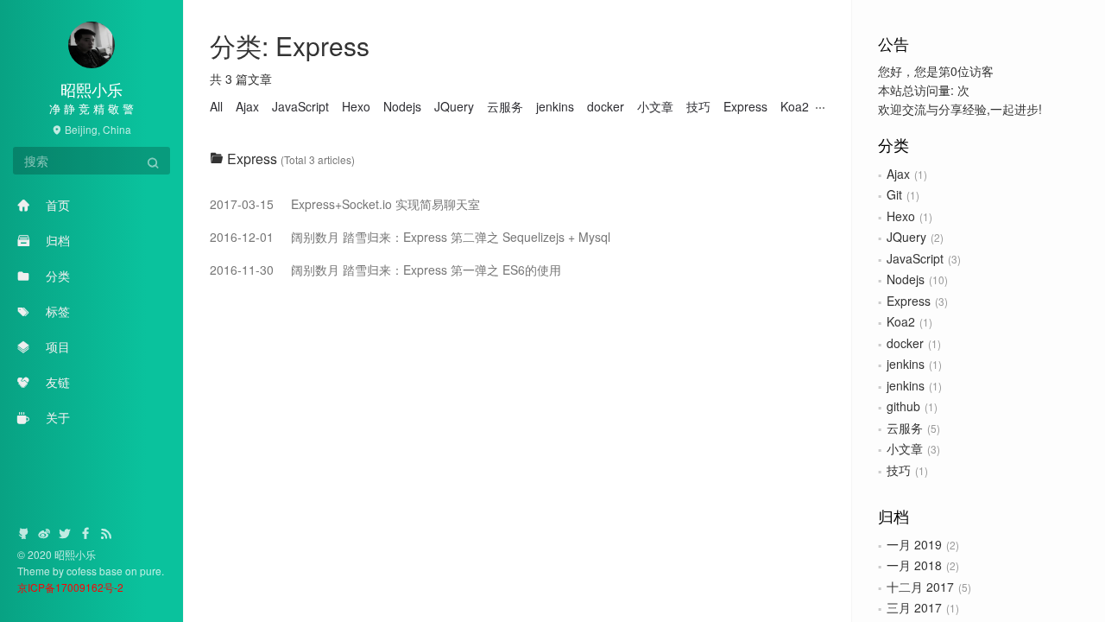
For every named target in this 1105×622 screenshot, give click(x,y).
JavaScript (915, 258)
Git (894, 194)
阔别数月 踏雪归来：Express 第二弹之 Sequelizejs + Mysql (410, 236)
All (216, 106)
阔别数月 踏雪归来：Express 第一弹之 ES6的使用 (385, 269)
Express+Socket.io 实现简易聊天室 (345, 204)
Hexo (901, 216)
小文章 (905, 448)
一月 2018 (914, 565)
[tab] (517, 159)
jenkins (906, 363)
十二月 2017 (920, 586)
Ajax (898, 173)
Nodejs (906, 279)
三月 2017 (914, 607)
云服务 (905, 427)
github (903, 406)
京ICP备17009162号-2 (70, 587)
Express (909, 300)
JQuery (906, 236)
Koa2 (901, 321)
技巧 (899, 470)
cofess (82, 570)
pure (150, 570)
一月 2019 (914, 544)
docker (905, 343)
